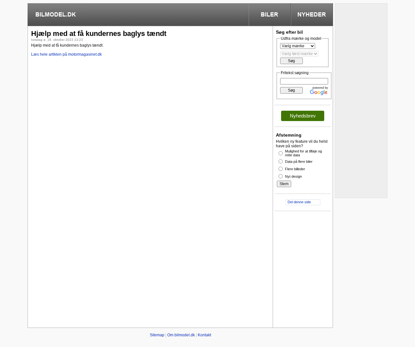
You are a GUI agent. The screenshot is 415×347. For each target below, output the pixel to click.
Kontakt (204, 335)
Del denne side (299, 202)
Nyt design (293, 176)
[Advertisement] (150, 108)
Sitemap (157, 335)
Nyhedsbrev (303, 115)
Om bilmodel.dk (181, 335)
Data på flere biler (299, 161)
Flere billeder (295, 169)
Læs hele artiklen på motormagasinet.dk (66, 54)
